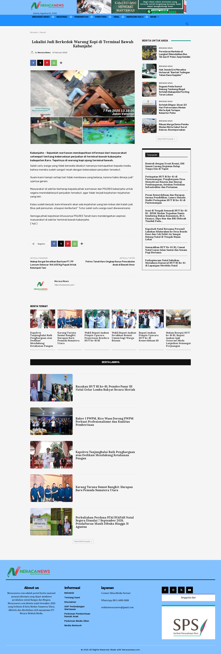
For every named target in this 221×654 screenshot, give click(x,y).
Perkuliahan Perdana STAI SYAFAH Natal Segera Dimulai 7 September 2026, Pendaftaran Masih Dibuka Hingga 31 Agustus (105, 522)
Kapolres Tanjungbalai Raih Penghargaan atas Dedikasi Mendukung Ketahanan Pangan (41, 339)
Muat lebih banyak (165, 139)
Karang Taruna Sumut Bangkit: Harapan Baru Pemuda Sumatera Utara (68, 338)
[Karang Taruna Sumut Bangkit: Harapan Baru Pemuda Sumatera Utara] (69, 318)
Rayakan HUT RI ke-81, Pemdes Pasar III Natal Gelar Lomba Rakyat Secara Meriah (105, 388)
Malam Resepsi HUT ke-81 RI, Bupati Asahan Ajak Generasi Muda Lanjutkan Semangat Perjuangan (178, 339)
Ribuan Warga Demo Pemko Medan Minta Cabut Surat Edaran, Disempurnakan (174, 127)
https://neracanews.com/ (64, 285)
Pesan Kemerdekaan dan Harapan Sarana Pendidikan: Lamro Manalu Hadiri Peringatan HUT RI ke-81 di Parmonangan (165, 198)
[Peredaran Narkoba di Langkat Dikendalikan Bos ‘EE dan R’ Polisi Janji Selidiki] (149, 53)
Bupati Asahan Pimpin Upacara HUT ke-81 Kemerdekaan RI (149, 336)
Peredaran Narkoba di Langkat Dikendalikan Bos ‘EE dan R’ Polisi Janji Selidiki (174, 54)
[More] (61, 63)
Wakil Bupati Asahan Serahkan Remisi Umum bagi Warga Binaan (124, 336)
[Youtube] (189, 590)
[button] (187, 24)
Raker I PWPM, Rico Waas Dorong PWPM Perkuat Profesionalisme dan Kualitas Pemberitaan (105, 422)
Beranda (34, 32)
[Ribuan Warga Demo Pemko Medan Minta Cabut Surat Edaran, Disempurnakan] (149, 125)
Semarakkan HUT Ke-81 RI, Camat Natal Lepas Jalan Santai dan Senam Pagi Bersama (166, 249)
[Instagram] (173, 590)
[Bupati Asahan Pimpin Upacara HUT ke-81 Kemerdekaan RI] (151, 318)
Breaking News (165, 48)
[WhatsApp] (54, 63)
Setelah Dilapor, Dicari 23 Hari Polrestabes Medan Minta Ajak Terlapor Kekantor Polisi (173, 109)
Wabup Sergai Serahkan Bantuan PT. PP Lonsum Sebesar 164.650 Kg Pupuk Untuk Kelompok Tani (53, 264)
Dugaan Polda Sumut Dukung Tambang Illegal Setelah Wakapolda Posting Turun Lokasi (174, 90)
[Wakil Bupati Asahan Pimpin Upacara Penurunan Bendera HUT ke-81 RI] (96, 318)
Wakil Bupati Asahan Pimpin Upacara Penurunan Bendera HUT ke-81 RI (96, 336)
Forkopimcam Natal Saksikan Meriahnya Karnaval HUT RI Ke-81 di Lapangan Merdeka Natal (165, 263)
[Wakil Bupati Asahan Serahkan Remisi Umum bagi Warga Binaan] (124, 318)
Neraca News (44, 52)
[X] (40, 63)
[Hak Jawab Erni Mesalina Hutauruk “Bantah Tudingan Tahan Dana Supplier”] (149, 71)
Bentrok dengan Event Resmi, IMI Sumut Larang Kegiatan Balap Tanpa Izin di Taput (164, 166)
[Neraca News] (32, 52)
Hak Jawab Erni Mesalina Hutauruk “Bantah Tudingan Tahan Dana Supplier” (174, 72)
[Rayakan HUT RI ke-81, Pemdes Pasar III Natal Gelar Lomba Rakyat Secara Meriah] (51, 387)
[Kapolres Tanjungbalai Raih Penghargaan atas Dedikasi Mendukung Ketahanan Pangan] (42, 318)
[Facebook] (33, 63)
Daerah (43, 32)
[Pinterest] (47, 63)
